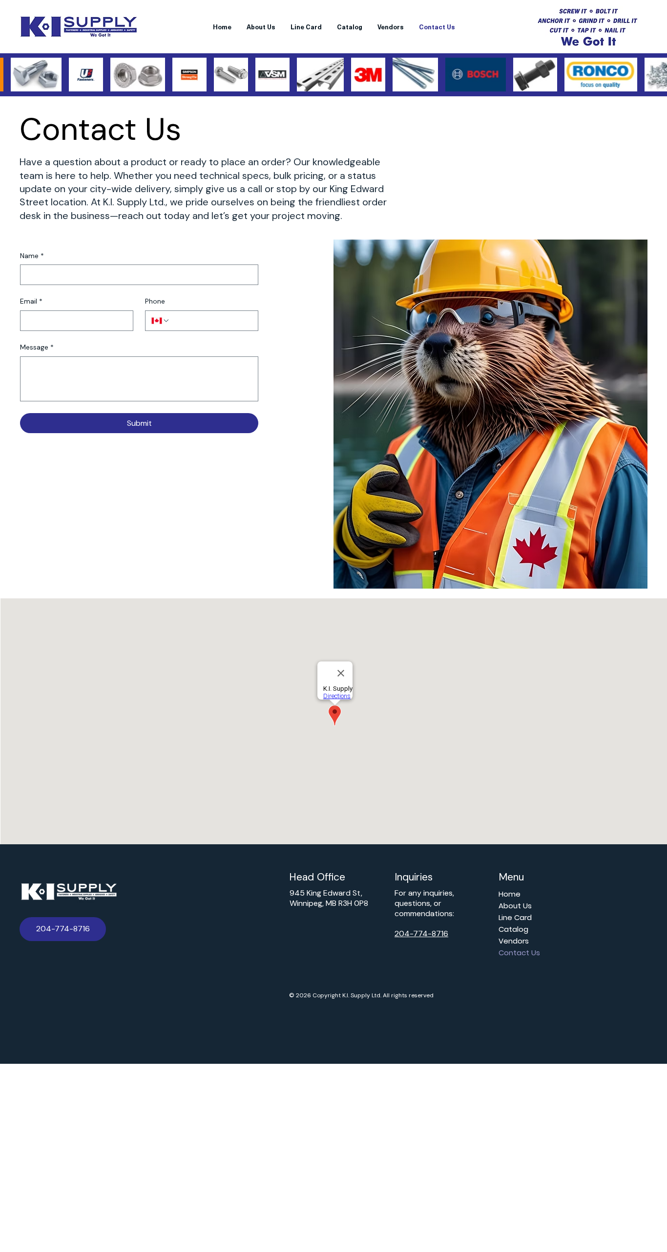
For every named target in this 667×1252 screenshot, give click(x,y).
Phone (155, 301)
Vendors (514, 941)
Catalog (513, 929)
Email (31, 301)
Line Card (515, 917)
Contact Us (519, 952)
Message (37, 347)
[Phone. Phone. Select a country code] (160, 321)
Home (510, 894)
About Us (515, 906)
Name (32, 255)
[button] (63, 929)
